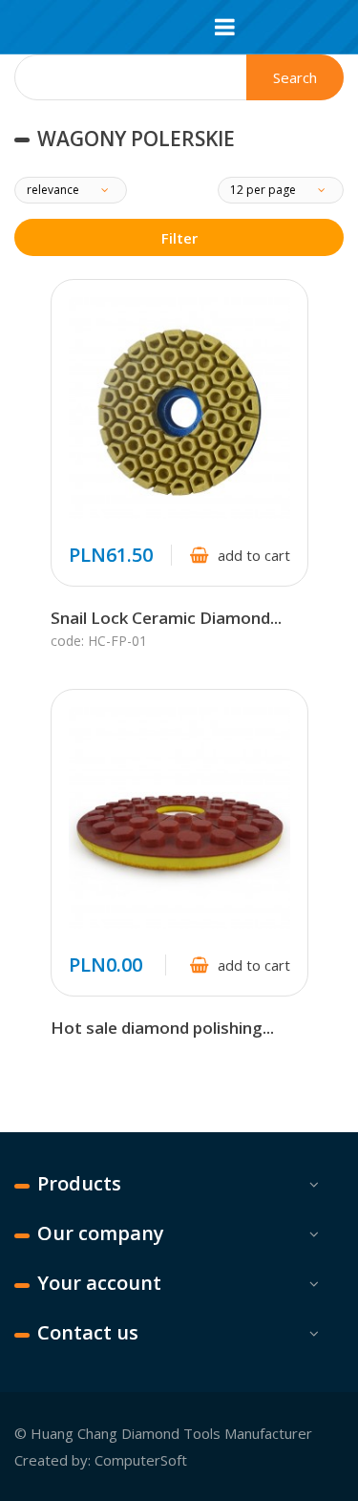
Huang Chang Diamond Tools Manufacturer (171, 1433)
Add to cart (254, 555)
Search (295, 77)
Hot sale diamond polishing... (162, 1028)
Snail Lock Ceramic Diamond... (166, 618)
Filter (179, 237)
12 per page (264, 190)
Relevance (54, 190)
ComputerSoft (141, 1459)
